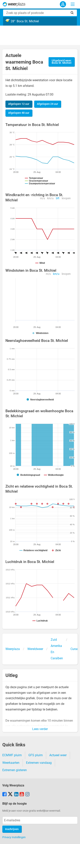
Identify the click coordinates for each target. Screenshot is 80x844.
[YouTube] (22, 794)
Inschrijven (12, 829)
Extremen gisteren (14, 770)
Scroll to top (74, 838)
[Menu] (73, 4)
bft (57, 198)
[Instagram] (27, 794)
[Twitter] (10, 794)
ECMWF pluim (12, 755)
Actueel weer (58, 755)
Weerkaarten (10, 763)
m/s (42, 198)
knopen (66, 198)
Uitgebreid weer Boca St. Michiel (61, 62)
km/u (50, 198)
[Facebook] (4, 794)
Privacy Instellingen (14, 837)
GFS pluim (35, 755)
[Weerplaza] (14, 4)
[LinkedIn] (16, 794)
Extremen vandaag (39, 763)
